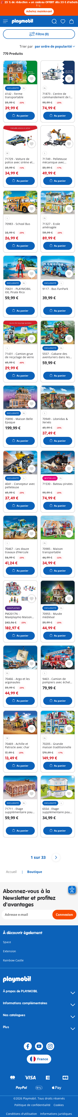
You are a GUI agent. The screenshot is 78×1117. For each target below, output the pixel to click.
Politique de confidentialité (32, 1105)
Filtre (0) (42, 34)
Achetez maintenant (39, 11)
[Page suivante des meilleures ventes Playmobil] (56, 857)
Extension (9, 951)
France (42, 1059)
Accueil (11, 872)
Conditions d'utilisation (21, 1114)
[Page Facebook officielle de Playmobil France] (28, 1046)
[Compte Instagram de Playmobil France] (50, 1046)
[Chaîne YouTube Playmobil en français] (39, 1046)
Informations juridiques (56, 1114)
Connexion (64, 914)
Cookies (59, 1105)
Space (7, 942)
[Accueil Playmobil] (22, 21)
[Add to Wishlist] (32, 79)
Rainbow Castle (13, 960)
